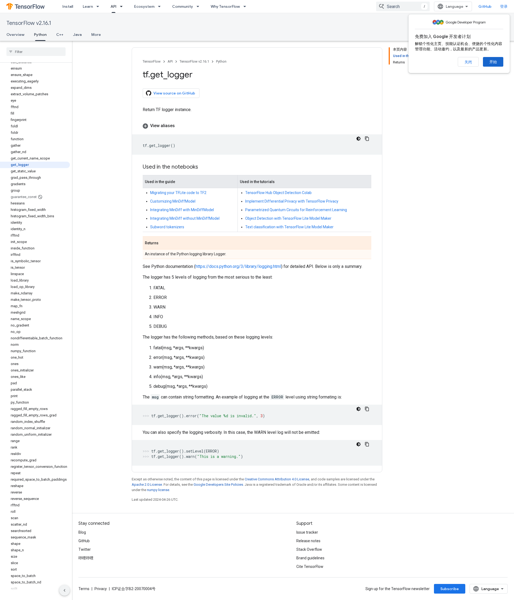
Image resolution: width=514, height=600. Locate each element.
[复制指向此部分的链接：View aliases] (180, 126)
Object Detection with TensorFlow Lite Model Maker (288, 218)
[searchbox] (36, 51)
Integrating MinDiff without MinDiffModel (185, 218)
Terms (83, 589)
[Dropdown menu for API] (122, 6)
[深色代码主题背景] (358, 138)
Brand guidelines (310, 558)
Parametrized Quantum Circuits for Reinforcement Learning (296, 210)
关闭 (468, 62)
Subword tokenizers (167, 227)
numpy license (158, 490)
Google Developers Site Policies (218, 485)
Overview (15, 34)
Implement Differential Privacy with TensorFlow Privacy (291, 201)
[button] (257, 126)
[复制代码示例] (367, 138)
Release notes (308, 541)
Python (40, 34)
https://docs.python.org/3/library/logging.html (238, 266)
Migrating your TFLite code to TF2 (178, 193)
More (96, 34)
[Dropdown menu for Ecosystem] (160, 6)
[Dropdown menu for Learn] (99, 6)
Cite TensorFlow (309, 566)
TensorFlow (152, 61)
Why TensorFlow (225, 6)
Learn (88, 6)
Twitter (84, 549)
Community (182, 6)
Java (77, 34)
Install (67, 6)
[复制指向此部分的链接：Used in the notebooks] (203, 167)
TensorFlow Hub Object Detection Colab (278, 193)
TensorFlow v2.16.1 (28, 23)
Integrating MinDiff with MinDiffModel (182, 210)
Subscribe (449, 588)
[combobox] (403, 6)
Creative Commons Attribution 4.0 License (277, 479)
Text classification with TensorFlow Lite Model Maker (289, 227)
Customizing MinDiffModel (172, 201)
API (113, 6)
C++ (59, 34)
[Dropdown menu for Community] (199, 6)
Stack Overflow (309, 549)
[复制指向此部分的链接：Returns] (163, 243)
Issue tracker (307, 532)
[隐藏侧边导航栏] (64, 590)
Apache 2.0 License (147, 485)
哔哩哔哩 (85, 558)
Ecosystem (144, 6)
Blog (82, 532)
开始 (493, 61)
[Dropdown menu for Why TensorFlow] (246, 6)
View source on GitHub (174, 93)
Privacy (101, 589)
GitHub (485, 6)
